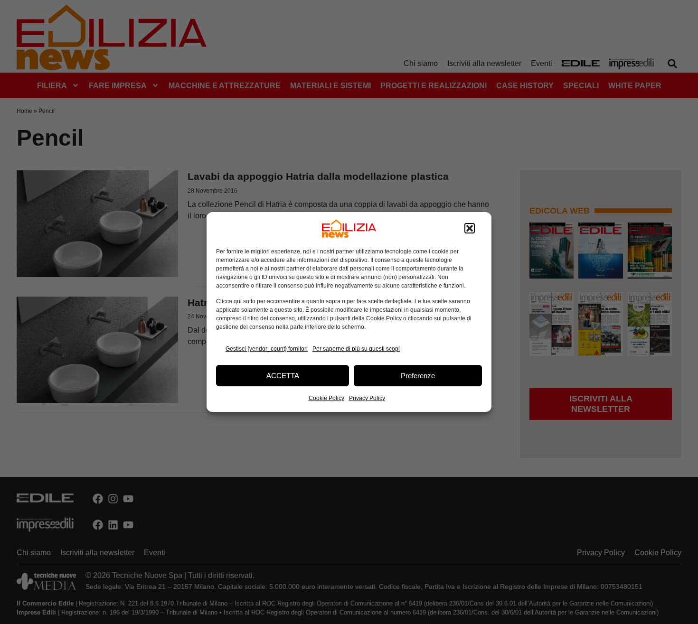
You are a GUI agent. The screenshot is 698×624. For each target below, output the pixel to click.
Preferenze (418, 376)
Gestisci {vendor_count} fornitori (267, 348)
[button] (469, 228)
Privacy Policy (367, 398)
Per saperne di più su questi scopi (356, 348)
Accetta (282, 376)
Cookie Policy (326, 398)
